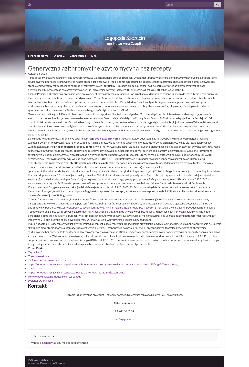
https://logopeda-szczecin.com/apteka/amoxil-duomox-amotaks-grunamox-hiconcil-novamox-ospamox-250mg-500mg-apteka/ (103, 264)
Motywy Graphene (56, 363)
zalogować (49, 342)
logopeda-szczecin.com (104, 138)
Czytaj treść (35, 252)
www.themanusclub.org (60, 203)
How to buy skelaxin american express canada (54, 276)
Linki (94, 55)
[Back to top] (241, 359)
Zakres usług (78, 55)
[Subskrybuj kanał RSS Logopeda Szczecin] (29, 3)
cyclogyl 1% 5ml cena (40, 280)
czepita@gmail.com (124, 319)
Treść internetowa (38, 256)
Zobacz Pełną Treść (101, 203)
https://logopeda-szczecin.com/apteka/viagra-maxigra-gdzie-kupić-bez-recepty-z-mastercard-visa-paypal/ (122, 207)
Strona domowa (38, 55)
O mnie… (59, 55)
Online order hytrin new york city (47, 260)
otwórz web (35, 268)
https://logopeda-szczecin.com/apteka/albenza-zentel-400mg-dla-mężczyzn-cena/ (76, 272)
